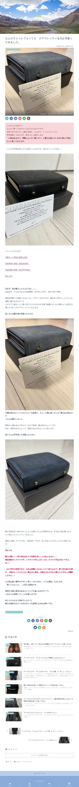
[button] (73, 405)
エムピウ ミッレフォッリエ (14, 612)
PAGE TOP (40, 773)
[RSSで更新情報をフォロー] (44, 627)
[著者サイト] (35, 627)
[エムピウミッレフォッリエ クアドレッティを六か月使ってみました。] (15, 118)
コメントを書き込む (39, 755)
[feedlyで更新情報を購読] (39, 627)
